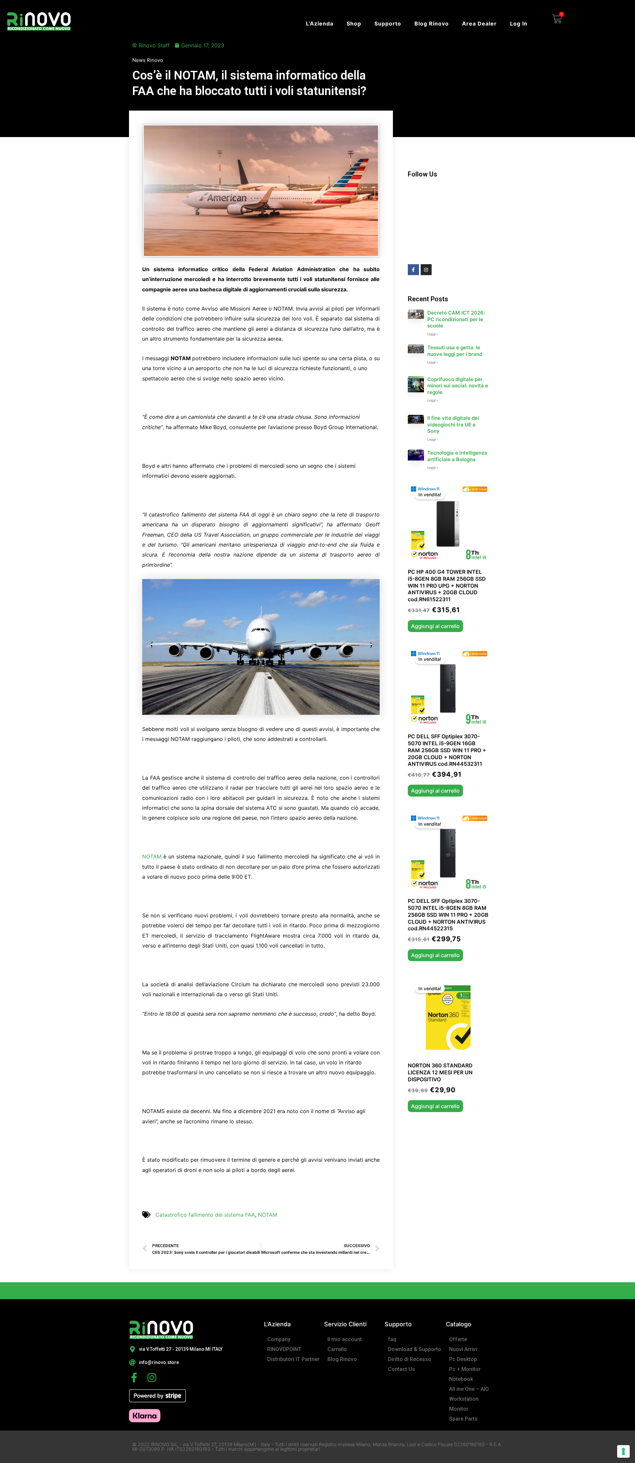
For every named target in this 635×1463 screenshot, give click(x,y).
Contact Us (401, 1369)
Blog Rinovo (431, 23)
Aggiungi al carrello (435, 626)
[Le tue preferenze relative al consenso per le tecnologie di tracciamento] (623, 1451)
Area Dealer (479, 23)
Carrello (337, 1349)
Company (278, 1339)
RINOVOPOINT (284, 1349)
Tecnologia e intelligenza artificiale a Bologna (457, 456)
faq (392, 1339)
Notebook (461, 1379)
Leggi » (432, 334)
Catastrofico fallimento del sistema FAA (205, 1214)
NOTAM (152, 856)
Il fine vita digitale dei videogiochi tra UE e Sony (453, 424)
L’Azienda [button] (319, 23)
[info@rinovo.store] (132, 1362)
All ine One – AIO (469, 1389)
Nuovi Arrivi (463, 1349)
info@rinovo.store (159, 1362)
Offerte (458, 1339)
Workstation (464, 1399)
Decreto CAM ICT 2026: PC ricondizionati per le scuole (456, 319)
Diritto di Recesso (409, 1359)
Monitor (458, 1409)
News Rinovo (147, 60)
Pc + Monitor (465, 1369)
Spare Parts (463, 1419)
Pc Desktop (463, 1359)
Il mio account (344, 1339)
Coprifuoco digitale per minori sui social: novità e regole (457, 385)
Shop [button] (354, 23)
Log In (519, 23)
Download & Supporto (414, 1349)
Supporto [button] (387, 23)
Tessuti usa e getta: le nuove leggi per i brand (454, 350)
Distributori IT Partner (293, 1359)
